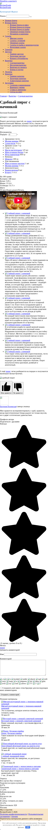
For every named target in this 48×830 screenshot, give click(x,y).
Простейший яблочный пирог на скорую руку (20, 746)
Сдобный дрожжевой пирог (13, 756)
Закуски (8, 52)
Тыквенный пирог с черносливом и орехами (20, 769)
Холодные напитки (18, 78)
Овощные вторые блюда (20, 32)
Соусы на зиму (16, 92)
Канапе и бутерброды (19, 58)
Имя (2, 654)
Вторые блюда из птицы (20, 27)
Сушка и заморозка (18, 90)
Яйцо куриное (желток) (15, 163)
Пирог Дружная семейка (11, 733)
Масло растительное (13, 150)
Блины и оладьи (16, 70)
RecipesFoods (5, 7)
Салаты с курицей (17, 41)
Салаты (8, 36)
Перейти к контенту (8, 1)
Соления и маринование (20, 85)
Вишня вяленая (11, 170)
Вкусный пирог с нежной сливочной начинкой (21, 721)
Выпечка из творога (18, 67)
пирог (29, 121)
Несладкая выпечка (18, 65)
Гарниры (8, 49)
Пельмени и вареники (19, 34)
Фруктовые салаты (18, 47)
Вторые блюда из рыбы (19, 29)
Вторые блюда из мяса (19, 25)
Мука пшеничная (12, 154)
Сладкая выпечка (17, 63)
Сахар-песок (10, 143)
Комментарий (6, 659)
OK (28, 827)
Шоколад (9, 159)
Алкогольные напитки (19, 81)
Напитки (8, 74)
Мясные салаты (16, 38)
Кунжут (8, 172)
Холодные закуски (17, 56)
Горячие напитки (17, 76)
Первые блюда (11, 20)
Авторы (14, 816)
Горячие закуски (17, 54)
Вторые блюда (11, 23)
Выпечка (8, 61)
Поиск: (3, 16)
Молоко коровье (11, 141)
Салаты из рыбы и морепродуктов (24, 45)
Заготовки (9, 83)
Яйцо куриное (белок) (14, 152)
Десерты (8, 72)
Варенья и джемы (17, 87)
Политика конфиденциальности (13, 814)
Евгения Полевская (8, 406)
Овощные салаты (17, 43)
